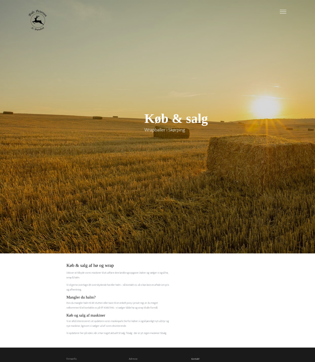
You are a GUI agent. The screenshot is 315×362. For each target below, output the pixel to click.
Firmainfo (71, 359)
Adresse (133, 359)
